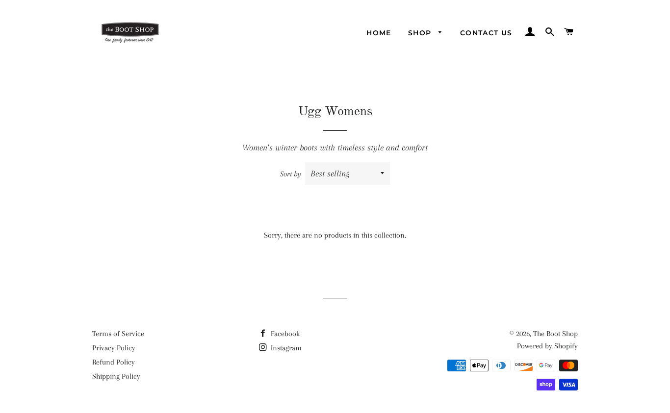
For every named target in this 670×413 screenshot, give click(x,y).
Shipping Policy (116, 376)
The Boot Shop (555, 333)
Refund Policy (113, 362)
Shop (421, 32)
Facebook (284, 333)
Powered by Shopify (547, 345)
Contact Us (486, 32)
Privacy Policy (113, 347)
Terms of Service (118, 333)
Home (378, 32)
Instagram (285, 347)
